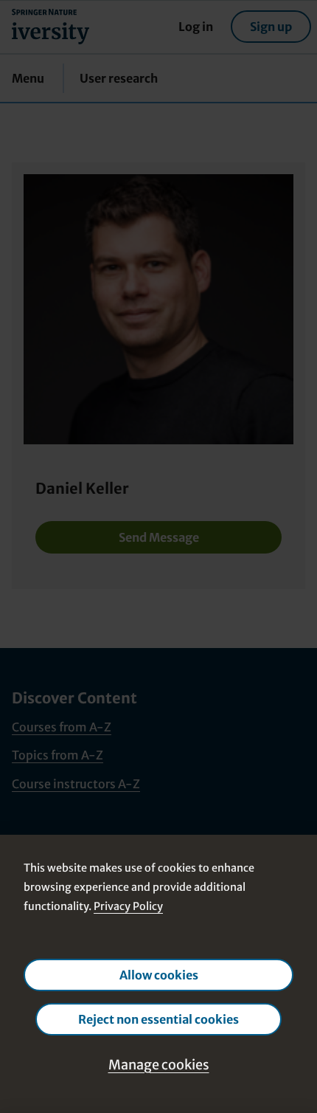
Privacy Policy (128, 906)
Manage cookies (158, 1064)
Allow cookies (158, 975)
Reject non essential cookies (158, 1019)
